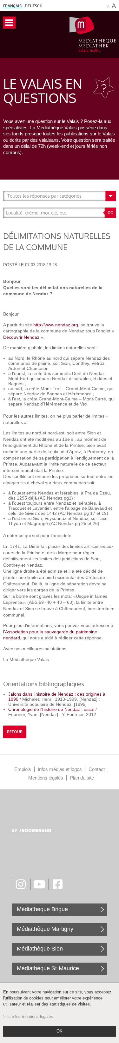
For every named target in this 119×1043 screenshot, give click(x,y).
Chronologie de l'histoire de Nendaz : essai (52, 709)
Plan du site (82, 778)
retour (15, 731)
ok (59, 1031)
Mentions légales (45, 778)
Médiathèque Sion (40, 948)
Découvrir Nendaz (21, 337)
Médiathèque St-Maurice (48, 968)
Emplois (22, 769)
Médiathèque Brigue (42, 909)
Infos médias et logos (60, 769)
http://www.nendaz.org (55, 324)
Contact (97, 769)
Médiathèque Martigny (45, 929)
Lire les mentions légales (30, 1016)
